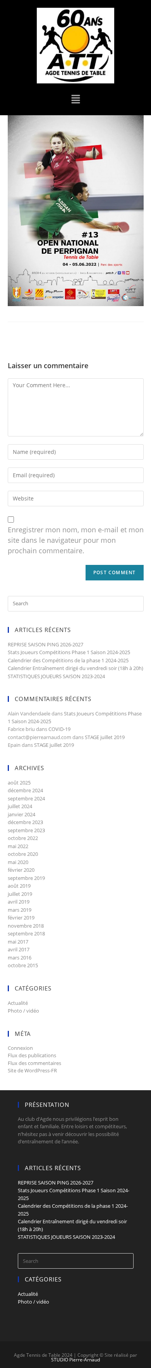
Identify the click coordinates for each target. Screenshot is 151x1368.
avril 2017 (18, 949)
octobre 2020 (23, 853)
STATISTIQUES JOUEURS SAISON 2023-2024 (56, 676)
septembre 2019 (26, 877)
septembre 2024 (26, 798)
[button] (75, 99)
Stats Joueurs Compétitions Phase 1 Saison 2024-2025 (69, 652)
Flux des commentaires (34, 1063)
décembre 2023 (25, 822)
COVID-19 (59, 729)
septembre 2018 (26, 933)
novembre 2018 (26, 925)
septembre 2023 (26, 830)
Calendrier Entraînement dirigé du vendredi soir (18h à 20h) (75, 668)
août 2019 (19, 885)
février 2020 (21, 869)
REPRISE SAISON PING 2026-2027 (45, 644)
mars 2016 (19, 957)
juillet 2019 (20, 893)
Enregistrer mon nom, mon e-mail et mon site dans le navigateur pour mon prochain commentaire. (76, 540)
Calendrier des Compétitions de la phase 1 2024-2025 (68, 660)
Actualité (18, 1002)
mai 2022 (18, 846)
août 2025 (19, 782)
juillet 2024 (20, 806)
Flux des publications (32, 1055)
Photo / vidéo (23, 1010)
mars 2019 (19, 909)
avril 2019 (18, 901)
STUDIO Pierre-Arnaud (75, 1359)
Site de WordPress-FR (32, 1070)
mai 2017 (18, 941)
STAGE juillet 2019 (105, 737)
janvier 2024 (21, 814)
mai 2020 (18, 862)
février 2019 (21, 917)
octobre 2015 (23, 965)
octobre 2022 (23, 838)
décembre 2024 (25, 790)
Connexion (20, 1047)
